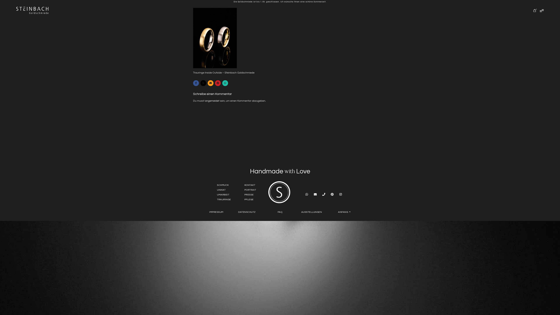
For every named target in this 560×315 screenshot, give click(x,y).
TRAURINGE (224, 199)
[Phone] (323, 194)
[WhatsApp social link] (225, 83)
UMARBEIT (223, 195)
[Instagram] (340, 194)
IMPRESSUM (216, 212)
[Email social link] (211, 83)
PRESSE (249, 195)
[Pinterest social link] (218, 83)
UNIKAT (221, 190)
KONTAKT (249, 185)
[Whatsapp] (306, 194)
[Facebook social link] (196, 83)
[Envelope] (315, 194)
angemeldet (212, 100)
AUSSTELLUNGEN (311, 212)
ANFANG (343, 212)
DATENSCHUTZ (247, 212)
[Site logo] (32, 10)
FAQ (280, 212)
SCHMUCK (223, 185)
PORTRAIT (250, 190)
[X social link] (203, 83)
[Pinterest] (332, 194)
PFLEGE (249, 199)
